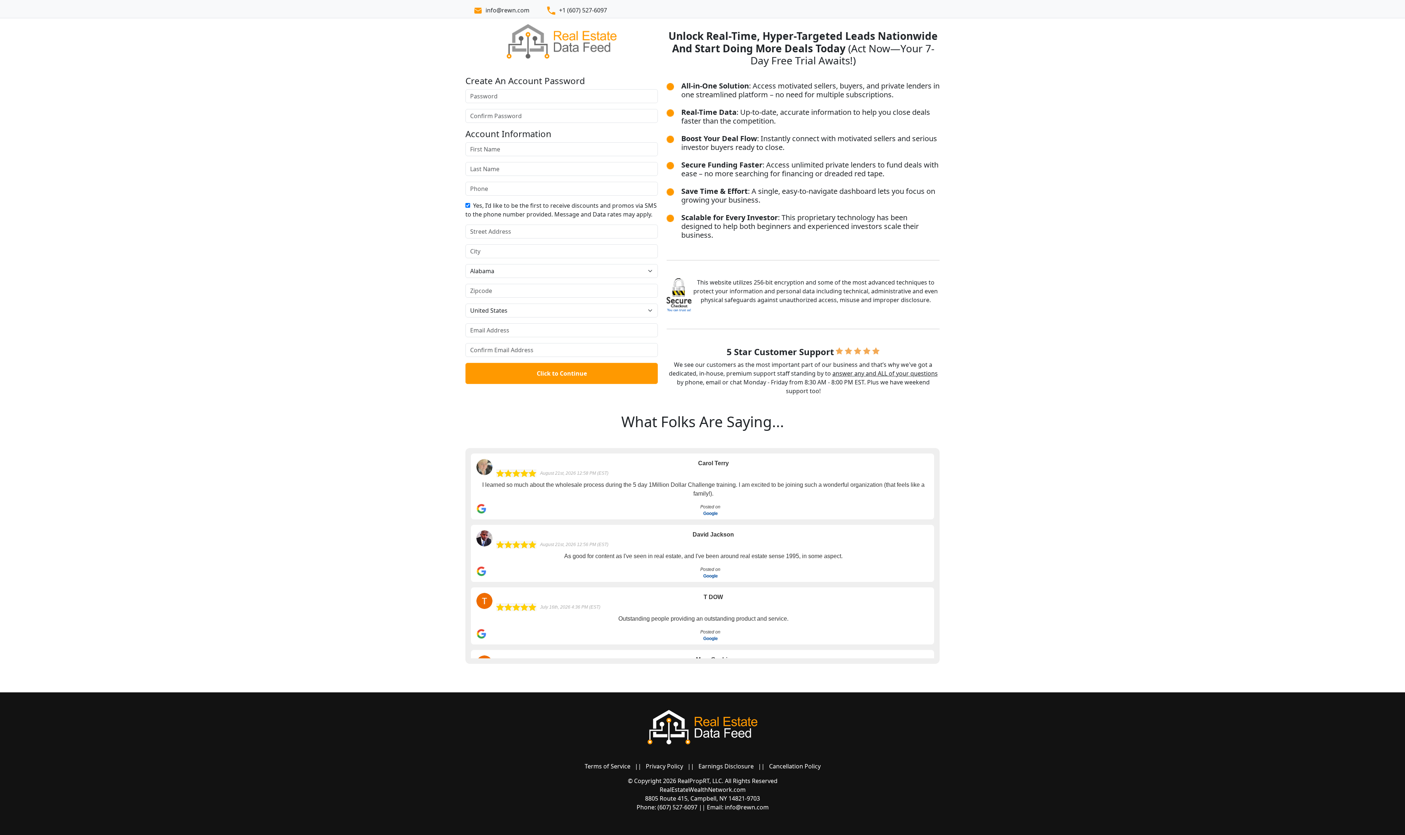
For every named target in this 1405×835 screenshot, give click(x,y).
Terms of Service (607, 766)
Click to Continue (562, 373)
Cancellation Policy (795, 766)
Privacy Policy (664, 766)
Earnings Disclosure (726, 766)
